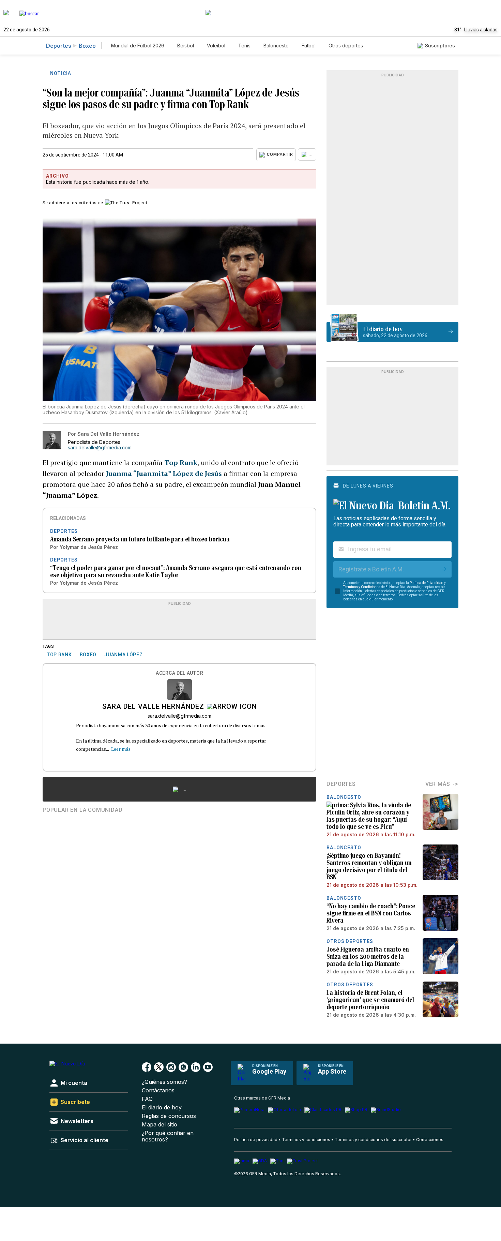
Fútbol (309, 45)
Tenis (244, 45)
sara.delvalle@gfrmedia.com (100, 447)
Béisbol (185, 45)
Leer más (121, 749)
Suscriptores (440, 45)
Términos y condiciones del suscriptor (373, 1139)
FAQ (147, 1099)
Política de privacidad (255, 1139)
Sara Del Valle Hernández (153, 707)
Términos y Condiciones (361, 587)
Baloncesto (276, 45)
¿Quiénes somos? (164, 1082)
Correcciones (429, 1139)
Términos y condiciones (306, 1139)
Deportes (58, 45)
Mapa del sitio (159, 1124)
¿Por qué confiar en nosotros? (168, 1136)
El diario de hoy (162, 1107)
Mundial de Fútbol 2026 (137, 45)
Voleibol (216, 45)
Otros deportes (346, 45)
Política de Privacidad (426, 583)
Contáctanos (158, 1090)
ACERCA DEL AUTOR (179, 673)
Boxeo (87, 45)
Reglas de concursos (169, 1116)
